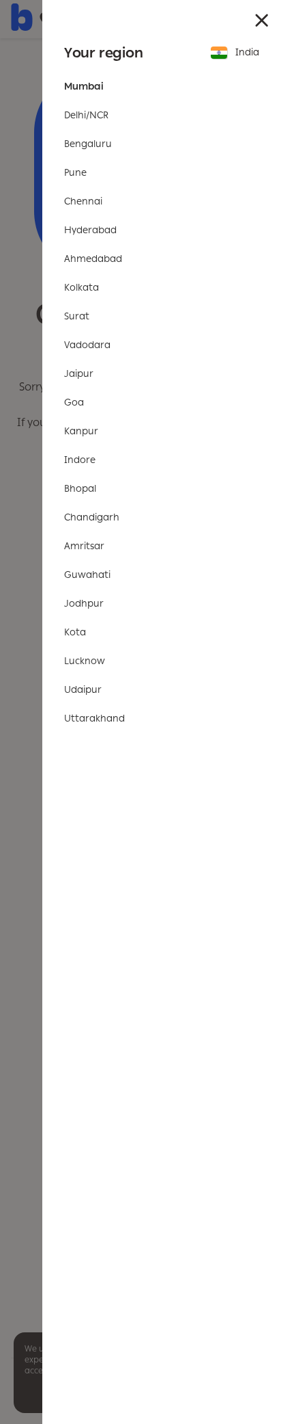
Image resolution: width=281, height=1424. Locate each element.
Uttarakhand (94, 718)
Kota (75, 632)
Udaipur (83, 690)
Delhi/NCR (86, 115)
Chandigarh (91, 517)
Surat (76, 316)
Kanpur (81, 431)
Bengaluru (88, 144)
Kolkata (81, 287)
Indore (79, 460)
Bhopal (80, 489)
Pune (75, 173)
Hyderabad (90, 230)
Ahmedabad (93, 259)
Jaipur (78, 374)
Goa (74, 402)
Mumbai (84, 86)
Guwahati (87, 575)
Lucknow (84, 661)
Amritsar (84, 546)
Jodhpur (84, 603)
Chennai (83, 201)
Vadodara (87, 345)
